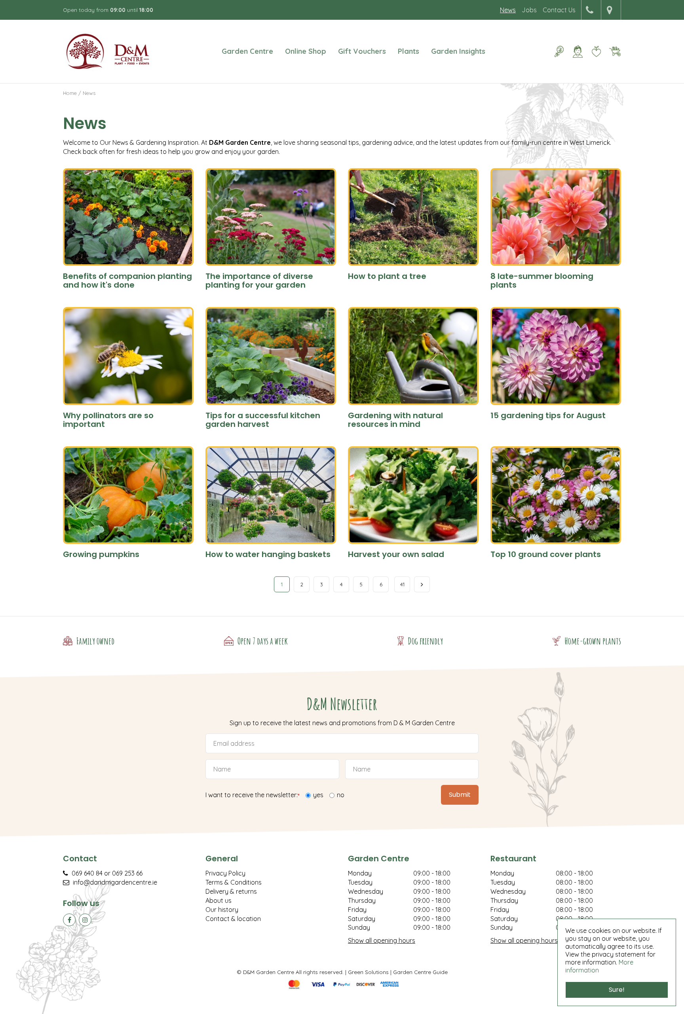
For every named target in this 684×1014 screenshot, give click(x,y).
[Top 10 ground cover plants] (555, 495)
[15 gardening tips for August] (555, 356)
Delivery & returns (231, 891)
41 (402, 584)
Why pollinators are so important (108, 420)
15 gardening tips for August (548, 415)
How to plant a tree (387, 276)
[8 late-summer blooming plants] (555, 217)
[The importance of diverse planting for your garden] (270, 217)
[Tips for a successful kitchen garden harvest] (270, 356)
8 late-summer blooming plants (541, 280)
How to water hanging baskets (268, 554)
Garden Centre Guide (420, 972)
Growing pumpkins (101, 554)
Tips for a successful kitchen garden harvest (262, 420)
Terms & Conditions (233, 882)
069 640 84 (87, 873)
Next (422, 584)
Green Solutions (368, 972)
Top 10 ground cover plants (545, 554)
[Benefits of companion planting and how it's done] (128, 217)
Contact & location (233, 919)
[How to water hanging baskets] (270, 495)
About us (218, 900)
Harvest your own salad (396, 554)
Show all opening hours (381, 940)
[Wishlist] (596, 51)
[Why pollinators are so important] (128, 356)
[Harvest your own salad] (413, 495)
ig (85, 920)
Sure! (617, 989)
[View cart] (614, 51)
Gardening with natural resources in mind (395, 420)
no (340, 795)
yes (318, 795)
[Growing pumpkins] (128, 495)
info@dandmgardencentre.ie (115, 882)
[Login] (577, 51)
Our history (221, 910)
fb (69, 920)
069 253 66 (127, 873)
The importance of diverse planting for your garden (259, 280)
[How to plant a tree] (413, 217)
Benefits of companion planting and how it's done (127, 280)
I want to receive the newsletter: (252, 795)
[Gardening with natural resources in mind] (413, 356)
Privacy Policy (225, 873)
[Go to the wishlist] (593, 51)
